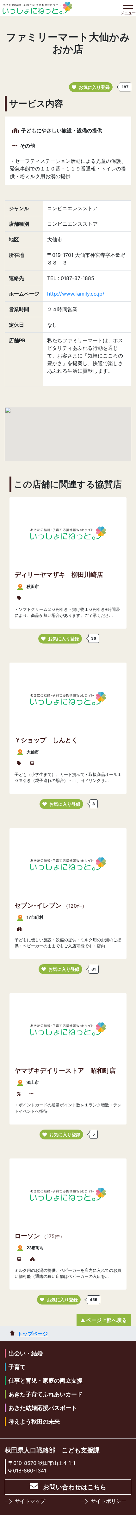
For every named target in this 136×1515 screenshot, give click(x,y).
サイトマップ (30, 1501)
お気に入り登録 (94, 87)
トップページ (32, 1334)
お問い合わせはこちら (74, 1487)
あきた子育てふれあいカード (46, 1394)
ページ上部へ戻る (106, 1320)
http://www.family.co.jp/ (75, 293)
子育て (17, 1367)
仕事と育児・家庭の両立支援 (46, 1380)
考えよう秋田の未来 (34, 1421)
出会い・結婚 (26, 1353)
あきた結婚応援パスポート (43, 1408)
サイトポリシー (108, 1501)
